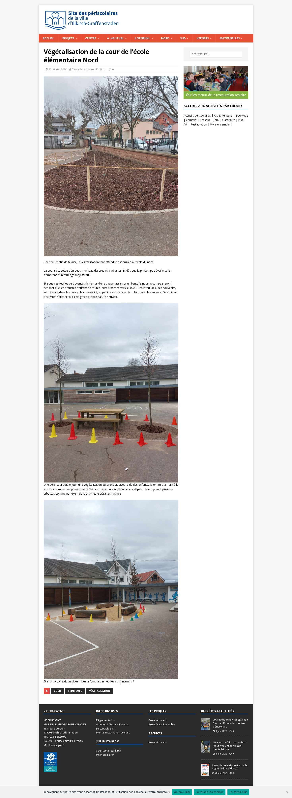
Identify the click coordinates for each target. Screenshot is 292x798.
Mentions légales (54, 745)
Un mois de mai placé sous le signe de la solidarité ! (229, 766)
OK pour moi (182, 791)
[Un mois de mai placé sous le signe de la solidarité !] (205, 773)
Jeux (216, 120)
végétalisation (99, 691)
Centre (90, 38)
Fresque (205, 120)
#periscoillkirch (105, 755)
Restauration (198, 124)
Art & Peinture (223, 115)
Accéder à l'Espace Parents (112, 724)
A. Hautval (115, 38)
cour (57, 691)
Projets (68, 38)
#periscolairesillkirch (108, 750)
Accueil (48, 38)
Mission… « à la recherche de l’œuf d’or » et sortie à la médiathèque (230, 746)
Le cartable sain (105, 728)
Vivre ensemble (220, 124)
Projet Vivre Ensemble (162, 724)
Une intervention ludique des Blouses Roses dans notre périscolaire (230, 723)
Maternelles (230, 38)
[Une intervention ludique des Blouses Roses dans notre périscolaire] (205, 728)
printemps (75, 691)
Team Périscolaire (83, 69)
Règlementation (105, 720)
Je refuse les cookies (209, 791)
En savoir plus (238, 791)
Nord (165, 38)
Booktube (241, 115)
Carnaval (191, 120)
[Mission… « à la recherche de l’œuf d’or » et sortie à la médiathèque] (205, 751)
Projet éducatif (157, 720)
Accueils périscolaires (197, 115)
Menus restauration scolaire (113, 732)
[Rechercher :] (216, 54)
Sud (183, 38)
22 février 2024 (58, 69)
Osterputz (228, 120)
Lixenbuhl (142, 38)
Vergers (203, 38)
